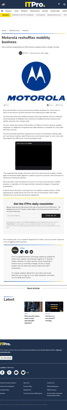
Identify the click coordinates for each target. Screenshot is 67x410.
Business (9, 11)
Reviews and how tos (54, 15)
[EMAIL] (32, 251)
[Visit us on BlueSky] (22, 372)
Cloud (16, 11)
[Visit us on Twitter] (9, 372)
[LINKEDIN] (27, 251)
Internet (25, 30)
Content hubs (55, 11)
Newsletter (60, 105)
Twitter (28, 278)
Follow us (51, 105)
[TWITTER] (22, 251)
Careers (2, 393)
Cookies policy (4, 390)
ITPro (26, 53)
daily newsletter (41, 275)
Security (45, 11)
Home (4, 30)
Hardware (24, 11)
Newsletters (27, 390)
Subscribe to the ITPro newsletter (23, 15)
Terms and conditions (7, 386)
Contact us (50, 383)
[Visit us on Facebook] (2, 372)
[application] (33, 155)
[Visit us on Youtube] (16, 372)
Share (7, 105)
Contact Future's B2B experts (32, 393)
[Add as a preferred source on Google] (6, 358)
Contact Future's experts (8, 383)
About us (26, 383)
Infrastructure (35, 11)
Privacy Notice (11, 224)
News (46, 53)
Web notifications (52, 386)
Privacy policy (27, 386)
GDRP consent (51, 390)
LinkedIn (19, 278)
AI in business (40, 15)
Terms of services (30, 222)
